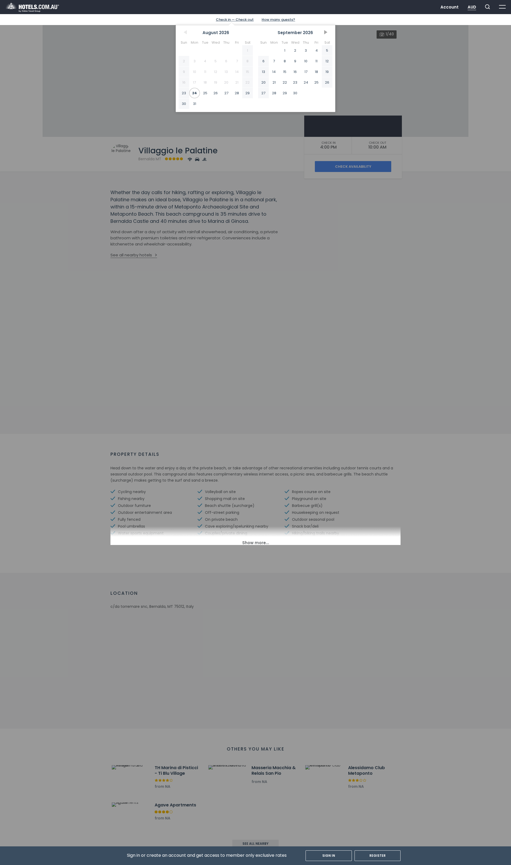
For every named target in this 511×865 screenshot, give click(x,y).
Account (449, 7)
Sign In (328, 855)
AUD (472, 7)
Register (377, 855)
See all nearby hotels (131, 255)
